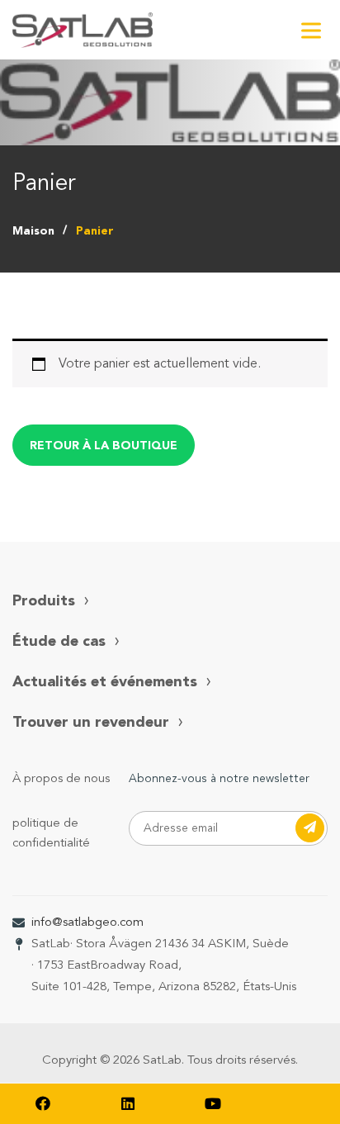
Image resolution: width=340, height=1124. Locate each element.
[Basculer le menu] (311, 30)
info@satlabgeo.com (87, 923)
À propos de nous (61, 779)
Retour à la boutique (103, 446)
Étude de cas (59, 641)
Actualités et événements (104, 682)
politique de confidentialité (51, 834)
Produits (43, 601)
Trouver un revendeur (90, 722)
